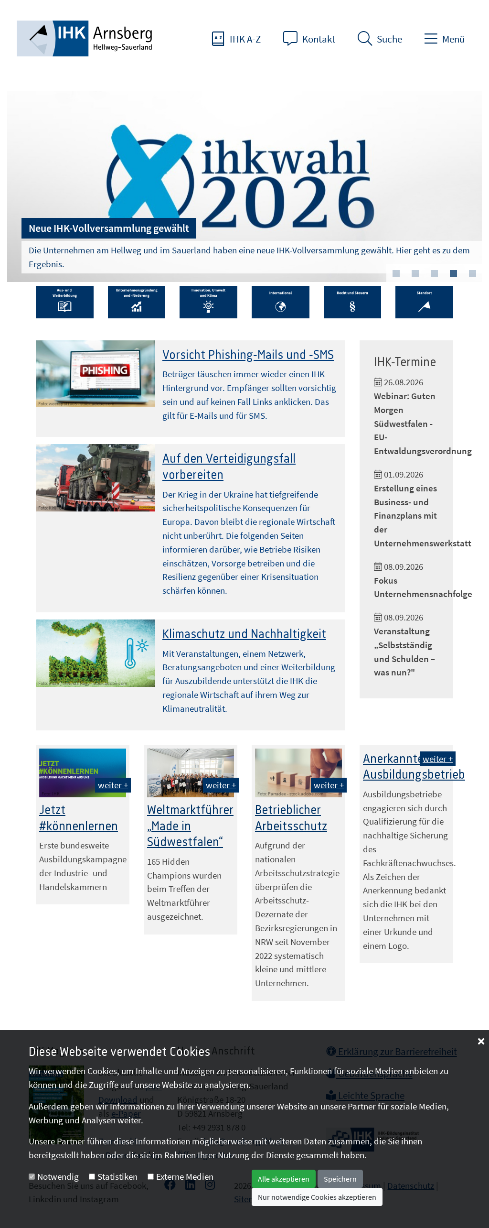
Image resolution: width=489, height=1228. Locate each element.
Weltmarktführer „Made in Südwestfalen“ (190, 826)
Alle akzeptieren (283, 1179)
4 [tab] (453, 274)
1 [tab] (396, 274)
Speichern (340, 1179)
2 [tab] (415, 274)
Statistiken (117, 1176)
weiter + (113, 785)
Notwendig (58, 1176)
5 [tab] (472, 274)
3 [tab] (434, 274)
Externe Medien (184, 1176)
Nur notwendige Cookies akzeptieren (317, 1197)
